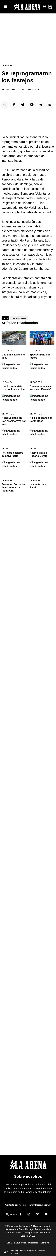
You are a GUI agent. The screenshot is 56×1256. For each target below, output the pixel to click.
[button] (14, 105)
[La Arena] (27, 7)
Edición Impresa (19, 318)
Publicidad (33, 1242)
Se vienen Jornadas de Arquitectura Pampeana (13, 487)
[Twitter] (37, 1215)
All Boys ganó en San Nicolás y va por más (14, 421)
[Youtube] (46, 1215)
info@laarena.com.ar (40, 1205)
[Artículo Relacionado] (14, 338)
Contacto (44, 1242)
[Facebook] (20, 1215)
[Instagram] (28, 1215)
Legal (9, 1242)
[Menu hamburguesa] (5, 6)
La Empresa (20, 1242)
